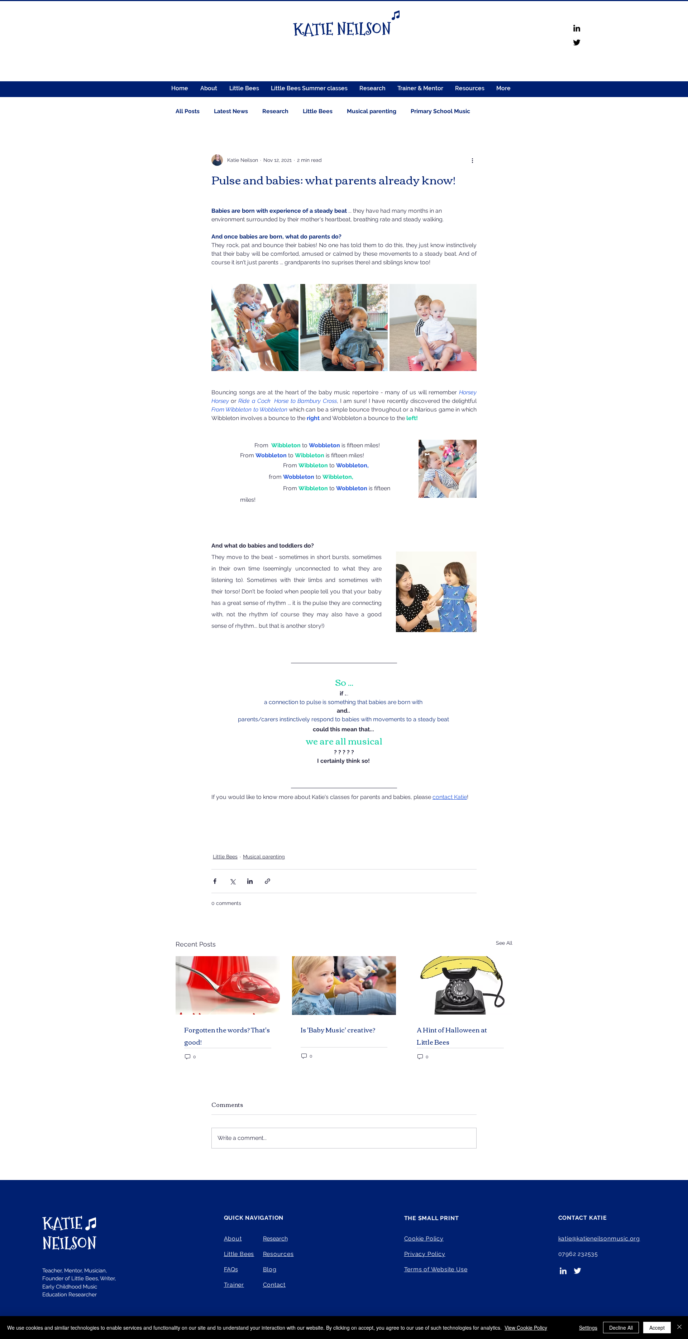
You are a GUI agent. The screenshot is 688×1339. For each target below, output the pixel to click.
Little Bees (318, 111)
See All (504, 943)
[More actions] (472, 160)
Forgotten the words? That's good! (227, 1035)
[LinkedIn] (577, 28)
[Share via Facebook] (214, 881)
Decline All (621, 1327)
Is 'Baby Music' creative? (338, 1029)
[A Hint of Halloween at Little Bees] (460, 985)
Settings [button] (588, 1327)
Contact (274, 1284)
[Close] (679, 1327)
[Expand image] (254, 327)
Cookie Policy (424, 1238)
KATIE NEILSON (69, 1233)
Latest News (231, 111)
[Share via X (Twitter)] (232, 881)
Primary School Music (440, 111)
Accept (657, 1327)
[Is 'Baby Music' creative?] (344, 985)
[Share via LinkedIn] (250, 881)
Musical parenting (371, 111)
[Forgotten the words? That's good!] (228, 985)
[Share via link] (267, 881)
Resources (278, 1254)
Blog (270, 1269)
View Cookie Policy (526, 1327)
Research (275, 111)
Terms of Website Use (436, 1269)
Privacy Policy (424, 1254)
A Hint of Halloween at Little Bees (452, 1035)
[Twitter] (577, 42)
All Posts (188, 111)
